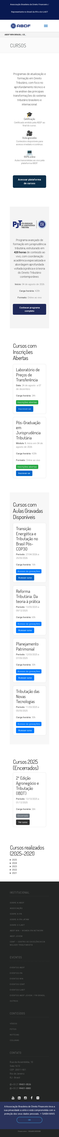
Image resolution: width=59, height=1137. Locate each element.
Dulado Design (34, 1131)
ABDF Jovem (16, 936)
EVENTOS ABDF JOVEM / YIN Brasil (27, 995)
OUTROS (14, 1001)
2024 (14, 863)
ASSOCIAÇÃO (16, 908)
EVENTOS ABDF (17, 968)
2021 (14, 873)
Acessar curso (25, 578)
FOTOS (13, 1029)
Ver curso (22, 822)
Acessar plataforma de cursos (29, 181)
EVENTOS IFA (16, 973)
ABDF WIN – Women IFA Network (26, 931)
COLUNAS (14, 1040)
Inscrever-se (24, 409)
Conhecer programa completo (29, 309)
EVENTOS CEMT (17, 984)
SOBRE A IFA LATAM (19, 919)
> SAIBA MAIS (47, 1114)
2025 (14, 860)
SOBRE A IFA (16, 914)
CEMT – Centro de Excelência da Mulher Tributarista (27, 943)
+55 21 (21, 1084)
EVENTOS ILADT (17, 990)
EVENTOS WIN (16, 979)
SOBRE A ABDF (17, 903)
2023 (14, 866)
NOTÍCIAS (14, 1035)
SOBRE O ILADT (17, 925)
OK (29, 1120)
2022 (14, 870)
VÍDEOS (13, 1024)
